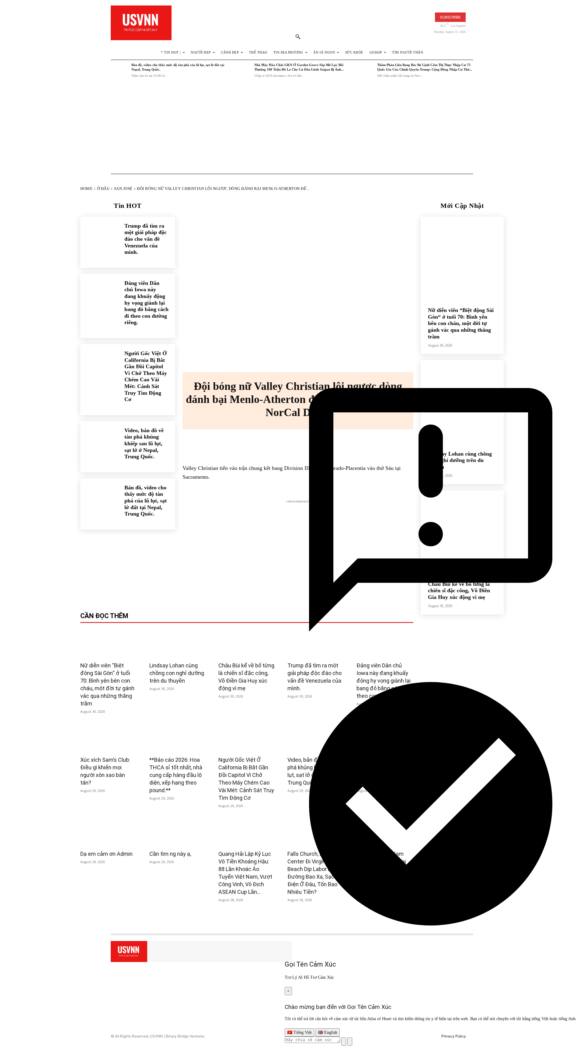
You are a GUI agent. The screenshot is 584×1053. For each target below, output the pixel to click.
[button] (297, 36)
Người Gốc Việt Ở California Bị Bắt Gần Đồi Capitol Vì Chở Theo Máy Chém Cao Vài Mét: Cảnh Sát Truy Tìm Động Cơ (145, 376)
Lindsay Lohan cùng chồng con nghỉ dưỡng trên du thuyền (176, 673)
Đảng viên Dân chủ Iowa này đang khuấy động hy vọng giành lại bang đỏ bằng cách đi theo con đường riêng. (146, 303)
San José (123, 188)
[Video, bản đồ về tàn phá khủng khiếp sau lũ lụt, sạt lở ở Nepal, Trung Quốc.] (99, 440)
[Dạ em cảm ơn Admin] (108, 832)
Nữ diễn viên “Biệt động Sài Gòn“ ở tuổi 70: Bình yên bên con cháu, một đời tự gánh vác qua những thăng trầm (461, 323)
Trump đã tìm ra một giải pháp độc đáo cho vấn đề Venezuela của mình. (145, 239)
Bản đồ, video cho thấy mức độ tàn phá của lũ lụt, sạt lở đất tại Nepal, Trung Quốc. (145, 501)
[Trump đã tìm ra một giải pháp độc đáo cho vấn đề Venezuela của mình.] (99, 236)
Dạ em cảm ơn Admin (106, 854)
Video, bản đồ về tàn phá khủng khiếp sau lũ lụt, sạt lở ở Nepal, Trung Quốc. (144, 443)
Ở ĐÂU (103, 188)
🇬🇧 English (327, 1032)
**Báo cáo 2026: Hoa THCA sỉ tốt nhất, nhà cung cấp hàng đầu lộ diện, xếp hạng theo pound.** (175, 775)
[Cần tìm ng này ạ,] (177, 832)
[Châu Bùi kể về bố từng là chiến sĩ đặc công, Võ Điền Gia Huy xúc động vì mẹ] (246, 643)
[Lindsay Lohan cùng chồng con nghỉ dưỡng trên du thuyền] (177, 643)
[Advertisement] (292, 127)
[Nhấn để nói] (343, 1041)
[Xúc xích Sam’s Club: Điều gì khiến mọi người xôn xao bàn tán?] (108, 737)
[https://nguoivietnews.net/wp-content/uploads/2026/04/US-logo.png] (141, 22)
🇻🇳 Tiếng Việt (299, 1032)
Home (86, 188)
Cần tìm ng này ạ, (170, 854)
